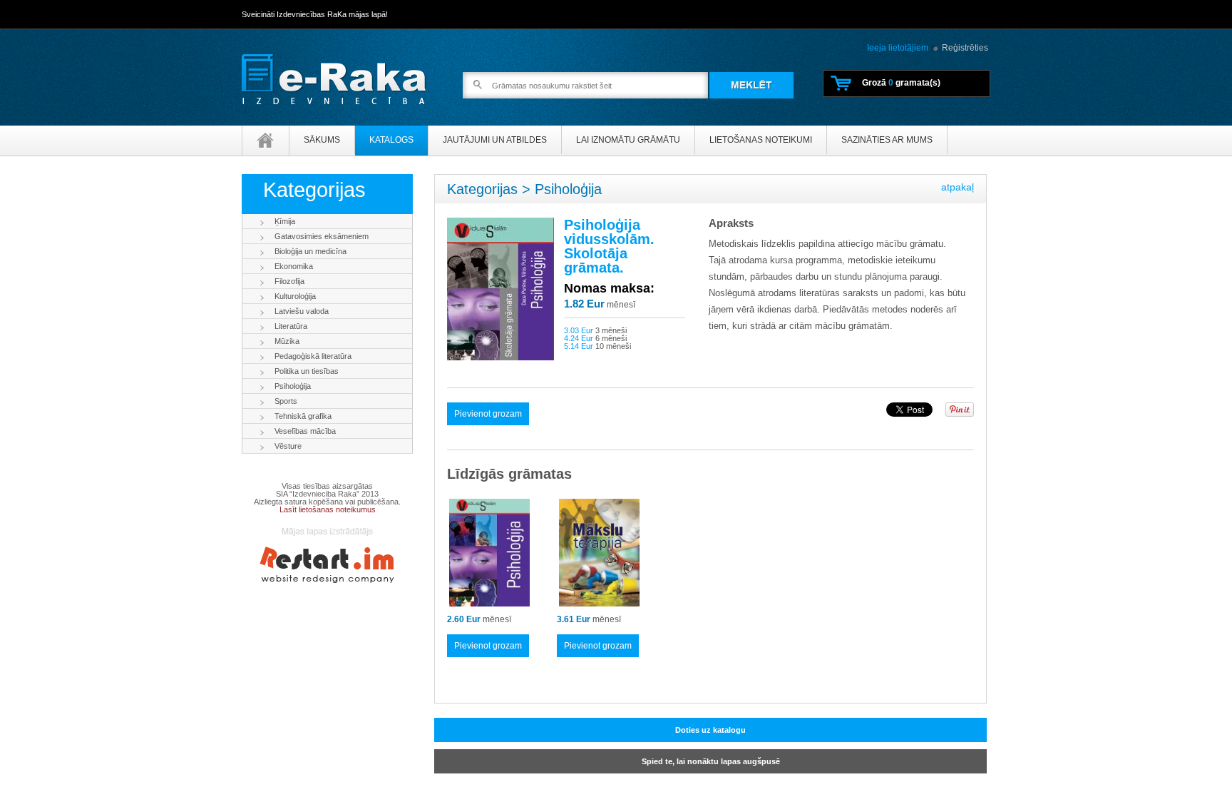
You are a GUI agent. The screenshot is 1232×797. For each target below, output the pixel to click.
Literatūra (290, 326)
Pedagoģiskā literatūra (312, 356)
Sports (285, 401)
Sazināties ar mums (887, 140)
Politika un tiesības (306, 371)
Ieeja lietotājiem (897, 48)
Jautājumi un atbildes (495, 140)
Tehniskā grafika (303, 416)
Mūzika (286, 341)
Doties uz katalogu (710, 730)
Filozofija (289, 281)
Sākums (322, 140)
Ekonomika (293, 266)
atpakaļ (957, 187)
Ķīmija (284, 221)
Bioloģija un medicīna (310, 251)
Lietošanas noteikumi (760, 140)
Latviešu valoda (301, 311)
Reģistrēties (965, 48)
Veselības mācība (305, 431)
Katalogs (391, 140)
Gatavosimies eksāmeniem (321, 236)
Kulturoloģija (295, 296)
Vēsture (288, 446)
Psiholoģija (292, 386)
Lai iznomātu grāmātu (628, 140)
